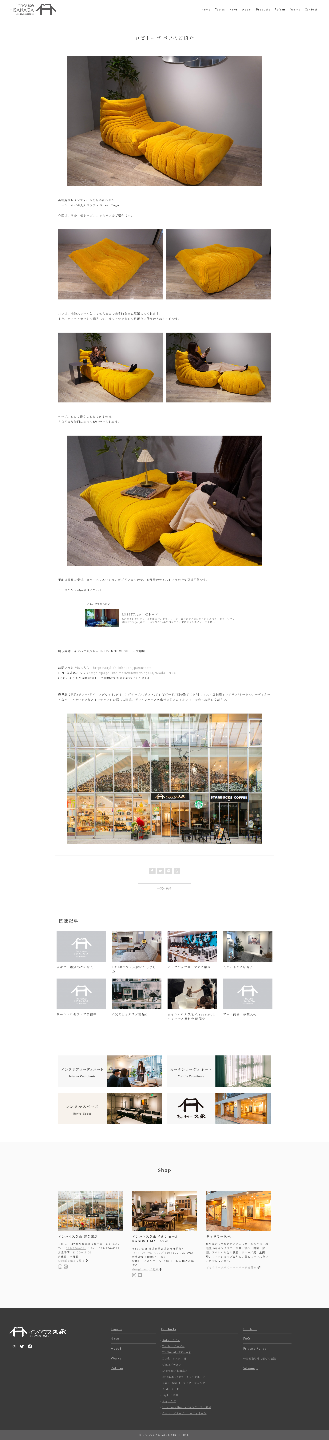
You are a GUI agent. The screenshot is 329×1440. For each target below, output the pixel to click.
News (115, 1338)
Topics (116, 1329)
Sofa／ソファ (171, 1340)
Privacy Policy (254, 1348)
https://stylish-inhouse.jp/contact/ (122, 668)
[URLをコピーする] (177, 871)
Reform (117, 1368)
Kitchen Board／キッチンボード (184, 1377)
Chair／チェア (171, 1364)
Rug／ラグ (169, 1401)
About (116, 1348)
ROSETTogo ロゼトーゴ (139, 614)
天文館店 (169, 700)
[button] (152, 871)
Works (116, 1358)
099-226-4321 (76, 1248)
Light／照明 (170, 1395)
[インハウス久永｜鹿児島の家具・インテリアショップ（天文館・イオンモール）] (33, 9)
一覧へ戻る (164, 888)
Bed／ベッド (170, 1389)
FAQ (246, 1338)
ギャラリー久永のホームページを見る (231, 1267)
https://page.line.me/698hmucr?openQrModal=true (132, 673)
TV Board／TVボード (176, 1352)
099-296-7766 (150, 1253)
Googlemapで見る (71, 1260)
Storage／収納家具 (175, 1370)
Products (168, 1329)
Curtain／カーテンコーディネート (184, 1413)
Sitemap (250, 1368)
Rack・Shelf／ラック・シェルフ (183, 1383)
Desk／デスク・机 (174, 1358)
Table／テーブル (173, 1346)
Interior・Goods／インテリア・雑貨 (186, 1407)
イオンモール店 (190, 700)
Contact (250, 1329)
